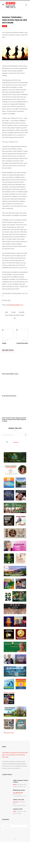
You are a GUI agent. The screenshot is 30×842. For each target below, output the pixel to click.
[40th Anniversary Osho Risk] (15, 512)
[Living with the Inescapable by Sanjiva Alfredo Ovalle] (21, 588)
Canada (13, 312)
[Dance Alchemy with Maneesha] (15, 651)
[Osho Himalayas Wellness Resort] (15, 576)
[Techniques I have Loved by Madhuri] (15, 663)
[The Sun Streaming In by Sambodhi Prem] (15, 626)
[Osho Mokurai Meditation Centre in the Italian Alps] (21, 487)
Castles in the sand (18, 799)
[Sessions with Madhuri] (15, 550)
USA (15, 318)
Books (15, 784)
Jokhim (4, 343)
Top (15, 839)
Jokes (15, 811)
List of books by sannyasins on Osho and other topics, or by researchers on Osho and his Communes (15, 755)
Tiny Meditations (18, 792)
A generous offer (17, 809)
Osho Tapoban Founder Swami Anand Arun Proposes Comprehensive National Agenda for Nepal (14, 419)
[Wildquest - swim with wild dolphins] (9, 688)
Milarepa (21, 312)
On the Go (16, 802)
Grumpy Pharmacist (22, 343)
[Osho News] (10, 5)
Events (4, 26)
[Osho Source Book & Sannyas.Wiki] (21, 639)
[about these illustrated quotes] (9, 732)
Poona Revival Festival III (9, 395)
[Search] (25, 5)
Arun (6, 312)
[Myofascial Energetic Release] (21, 729)
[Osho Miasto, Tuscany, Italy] (15, 601)
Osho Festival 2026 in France (10, 374)
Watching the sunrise (19, 790)
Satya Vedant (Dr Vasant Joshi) (14, 315)
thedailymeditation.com (16, 305)
